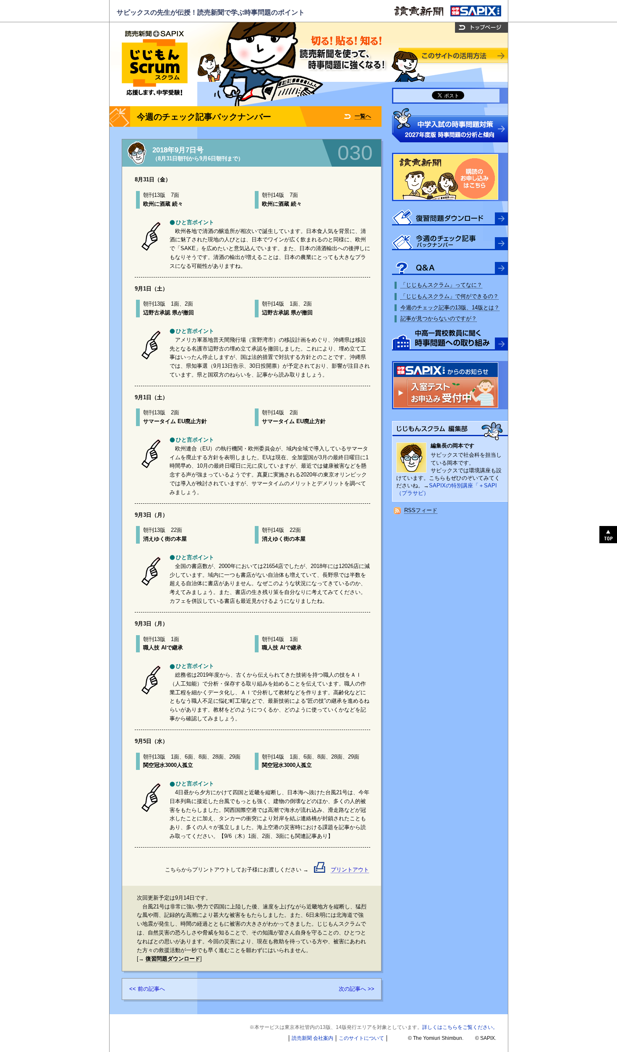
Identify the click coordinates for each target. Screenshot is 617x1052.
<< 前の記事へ (147, 989)
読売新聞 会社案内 (312, 1038)
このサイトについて (361, 1038)
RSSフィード (420, 510)
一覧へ (363, 116)
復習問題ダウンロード (173, 958)
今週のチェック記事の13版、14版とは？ (449, 307)
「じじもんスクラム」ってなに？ (441, 285)
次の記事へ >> (356, 989)
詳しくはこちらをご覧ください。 (460, 1027)
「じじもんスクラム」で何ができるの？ (449, 296)
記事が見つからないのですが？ (438, 318)
